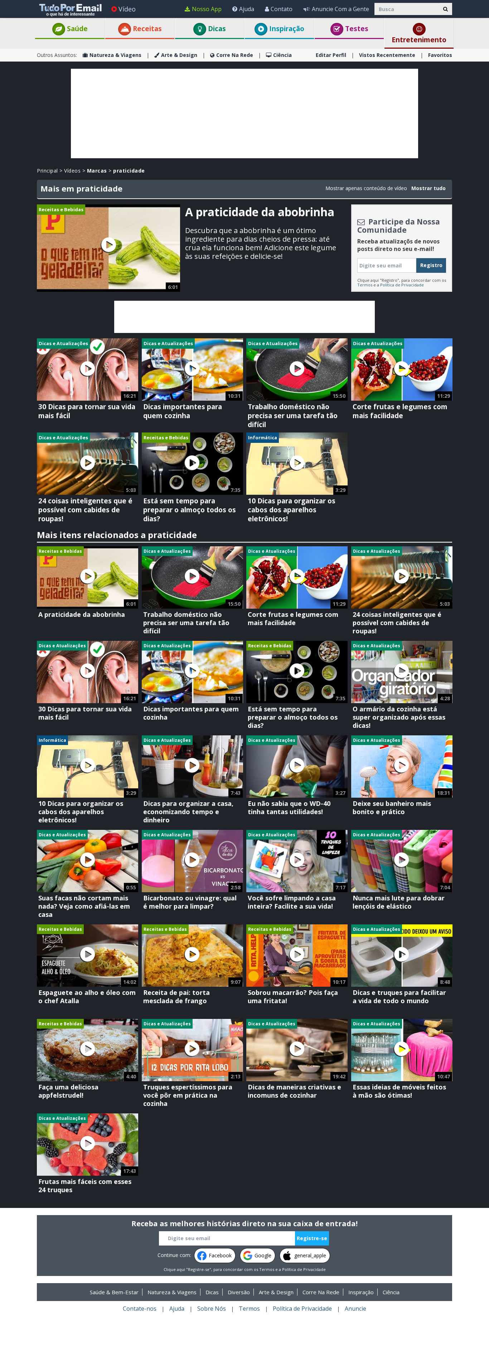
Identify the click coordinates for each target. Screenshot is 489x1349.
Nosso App (207, 9)
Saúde (76, 28)
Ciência (282, 55)
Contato (281, 9)
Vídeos (72, 170)
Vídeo (127, 9)
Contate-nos (139, 1308)
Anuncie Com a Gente (340, 9)
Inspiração (285, 28)
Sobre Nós (211, 1308)
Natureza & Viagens (115, 55)
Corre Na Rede (234, 55)
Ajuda (246, 9)
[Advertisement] (244, 113)
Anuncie (355, 1308)
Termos (364, 284)
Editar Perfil (331, 55)
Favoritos (440, 55)
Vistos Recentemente (387, 55)
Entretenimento (419, 39)
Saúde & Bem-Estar (114, 1292)
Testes (355, 28)
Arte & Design (179, 55)
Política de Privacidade (402, 284)
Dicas (216, 28)
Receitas (146, 28)
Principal (47, 170)
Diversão (239, 1292)
